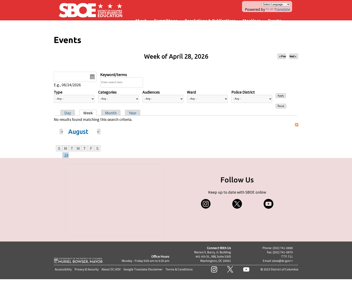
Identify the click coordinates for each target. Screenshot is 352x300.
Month (111, 112)
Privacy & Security (87, 269)
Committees (165, 20)
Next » (292, 56)
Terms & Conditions (179, 269)
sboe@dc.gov (281, 261)
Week (88, 112)
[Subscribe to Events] (296, 125)
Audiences (151, 92)
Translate (282, 9)
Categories (107, 92)
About (141, 20)
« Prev (282, 56)
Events (274, 20)
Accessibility (63, 269)
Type (58, 92)
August (78, 131)
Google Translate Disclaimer (143, 269)
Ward (191, 92)
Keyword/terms (113, 74)
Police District (243, 92)
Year (132, 112)
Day (67, 112)
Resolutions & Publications (210, 20)
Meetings (252, 20)
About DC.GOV (111, 269)
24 (66, 155)
